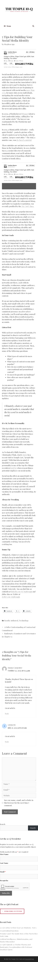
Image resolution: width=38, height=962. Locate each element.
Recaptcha (4, 880)
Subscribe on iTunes (13, 911)
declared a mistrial (23, 140)
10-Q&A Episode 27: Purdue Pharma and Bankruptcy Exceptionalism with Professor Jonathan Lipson (16, 947)
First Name (4, 854)
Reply (7, 713)
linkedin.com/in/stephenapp (21, 591)
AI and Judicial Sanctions (9, 931)
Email (3, 872)
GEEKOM (11, 725)
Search (2, 824)
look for (13, 468)
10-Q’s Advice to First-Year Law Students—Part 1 (18, 928)
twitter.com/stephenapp (11, 597)
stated (25, 455)
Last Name (4, 863)
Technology (24, 620)
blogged (25, 114)
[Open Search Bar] (33, 26)
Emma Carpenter (15, 668)
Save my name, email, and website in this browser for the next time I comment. (18, 803)
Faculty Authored (11, 620)
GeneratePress (29, 959)
